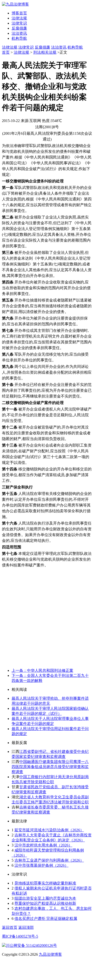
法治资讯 (19, 33)
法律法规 (19, 18)
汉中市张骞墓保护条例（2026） (41, 865)
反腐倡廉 (19, 28)
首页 (6, 52)
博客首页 (19, 13)
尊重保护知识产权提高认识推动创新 (45, 903)
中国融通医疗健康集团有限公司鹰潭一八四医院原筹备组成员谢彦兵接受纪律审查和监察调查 (50, 767)
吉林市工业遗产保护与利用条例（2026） (49, 860)
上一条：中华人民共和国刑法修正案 (42, 670)
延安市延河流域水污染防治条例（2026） (49, 830)
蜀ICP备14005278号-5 (20, 936)
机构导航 (19, 38)
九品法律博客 (50, 954)
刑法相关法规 (44, 52)
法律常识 (19, 23)
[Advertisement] (47, 617)
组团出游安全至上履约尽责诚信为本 (45, 898)
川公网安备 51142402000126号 (31, 945)
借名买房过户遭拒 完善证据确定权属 (45, 918)
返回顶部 (26, 927)
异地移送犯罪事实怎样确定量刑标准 (45, 883)
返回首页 (9, 927)
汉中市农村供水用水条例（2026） (43, 845)
